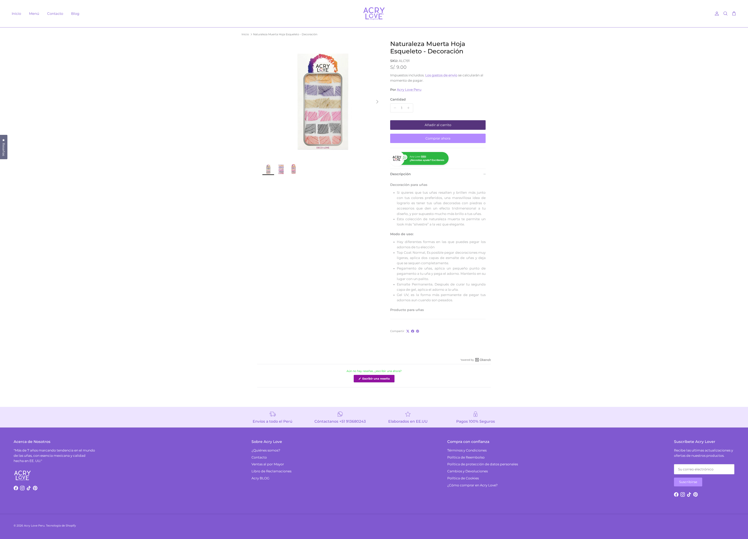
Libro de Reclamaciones (271, 471)
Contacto (55, 13)
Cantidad (398, 99)
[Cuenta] (716, 13)
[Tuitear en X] (407, 331)
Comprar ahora (437, 138)
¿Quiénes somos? (265, 450)
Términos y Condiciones (467, 450)
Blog (75, 13)
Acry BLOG (260, 478)
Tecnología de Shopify (61, 525)
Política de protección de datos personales (482, 464)
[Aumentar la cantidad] (409, 108)
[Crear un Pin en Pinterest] (417, 331)
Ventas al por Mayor (267, 464)
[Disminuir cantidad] (393, 108)
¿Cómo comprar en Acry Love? (472, 485)
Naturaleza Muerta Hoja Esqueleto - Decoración (285, 34)
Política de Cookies (463, 478)
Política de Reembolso (466, 457)
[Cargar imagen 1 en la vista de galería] (322, 99)
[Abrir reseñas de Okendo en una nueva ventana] (476, 360)
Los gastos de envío (441, 75)
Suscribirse (688, 482)
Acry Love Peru (409, 90)
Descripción (400, 174)
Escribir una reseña (378, 380)
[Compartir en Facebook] (412, 331)
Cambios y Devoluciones (467, 471)
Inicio (16, 13)
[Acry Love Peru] (374, 13)
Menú (34, 13)
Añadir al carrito (438, 125)
